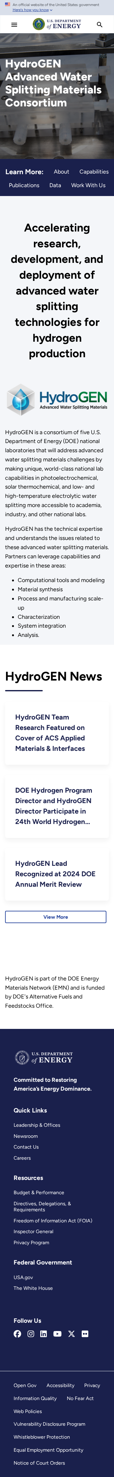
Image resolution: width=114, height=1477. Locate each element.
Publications (24, 185)
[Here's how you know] (57, 7)
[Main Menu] (14, 24)
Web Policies (28, 1411)
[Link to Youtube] (57, 1334)
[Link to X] (71, 1334)
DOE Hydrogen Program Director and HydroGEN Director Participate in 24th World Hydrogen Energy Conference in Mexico (53, 806)
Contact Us (26, 1147)
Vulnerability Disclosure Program (49, 1424)
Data (55, 185)
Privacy (92, 1385)
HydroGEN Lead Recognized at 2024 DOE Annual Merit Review (55, 874)
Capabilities (94, 171)
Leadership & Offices (37, 1125)
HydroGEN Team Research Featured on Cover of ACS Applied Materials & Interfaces (50, 733)
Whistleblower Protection (42, 1437)
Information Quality (35, 1398)
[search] (99, 24)
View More (55, 917)
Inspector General (33, 1231)
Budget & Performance (39, 1192)
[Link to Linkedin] (43, 1334)
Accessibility (60, 1385)
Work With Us (88, 185)
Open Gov (25, 1385)
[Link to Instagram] (31, 1334)
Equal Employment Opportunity (48, 1450)
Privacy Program (31, 1242)
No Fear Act (80, 1398)
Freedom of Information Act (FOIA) (53, 1221)
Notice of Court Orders (39, 1463)
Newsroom (26, 1136)
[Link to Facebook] (17, 1334)
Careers (22, 1158)
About (61, 171)
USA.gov (23, 1277)
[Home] (57, 29)
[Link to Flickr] (85, 1334)
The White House (33, 1288)
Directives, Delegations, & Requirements (42, 1207)
